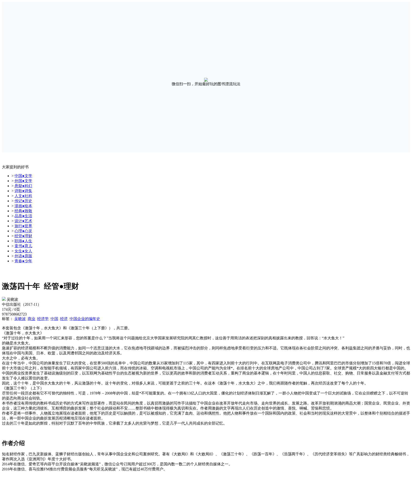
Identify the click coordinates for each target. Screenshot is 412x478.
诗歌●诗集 (23, 191)
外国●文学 (23, 181)
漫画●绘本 (23, 206)
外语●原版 (23, 256)
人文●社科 (23, 196)
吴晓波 (20, 319)
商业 (31, 319)
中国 (54, 319)
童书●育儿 (23, 246)
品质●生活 (23, 216)
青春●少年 (23, 261)
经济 (64, 319)
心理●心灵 (23, 231)
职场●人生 (23, 241)
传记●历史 (23, 201)
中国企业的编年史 (85, 319)
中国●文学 (23, 176)
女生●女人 (23, 251)
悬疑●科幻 (23, 186)
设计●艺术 (23, 221)
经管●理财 (23, 236)
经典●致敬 (23, 211)
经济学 (43, 319)
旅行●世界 (23, 226)
